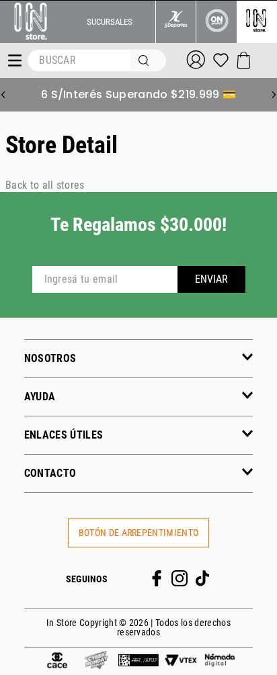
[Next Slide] (273, 94)
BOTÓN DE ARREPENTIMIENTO (139, 533)
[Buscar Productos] (146, 60)
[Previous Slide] (3, 94)
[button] (138, 358)
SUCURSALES (109, 22)
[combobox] (97, 60)
